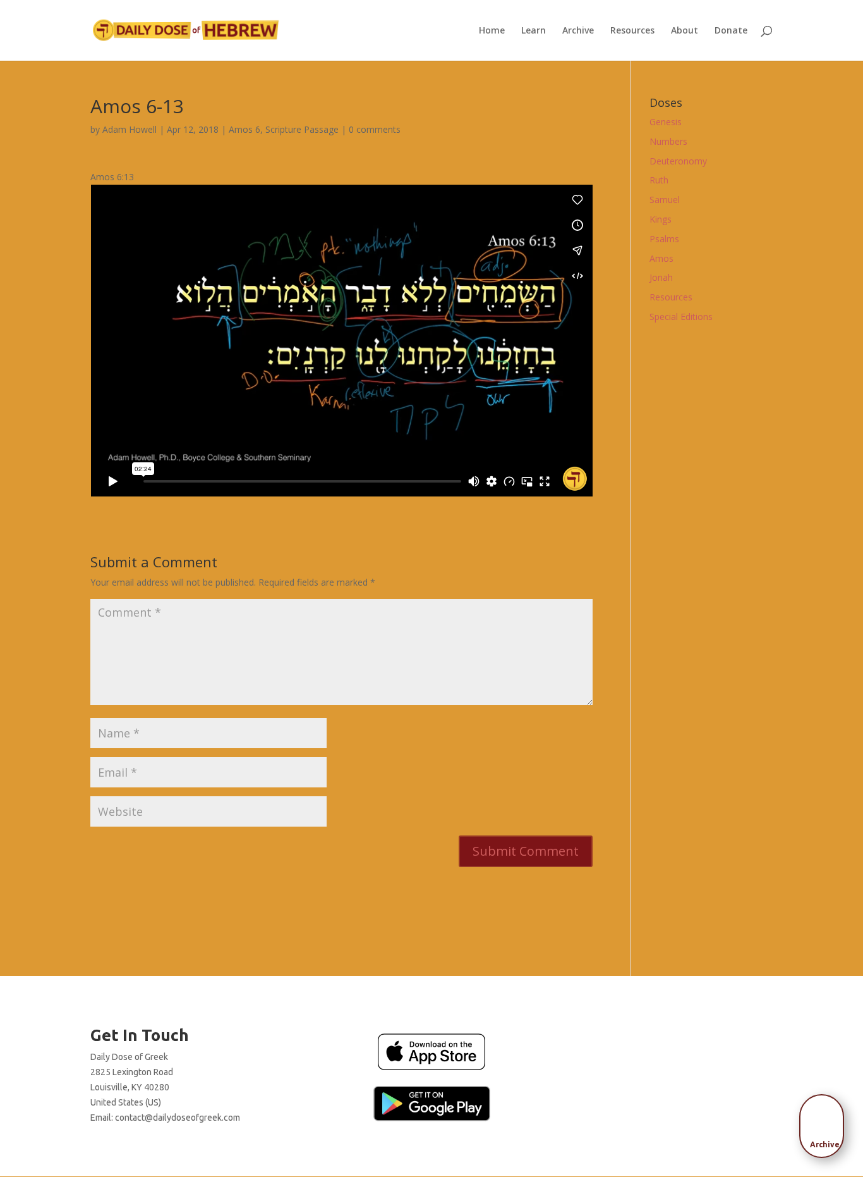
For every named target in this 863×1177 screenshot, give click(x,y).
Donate (731, 31)
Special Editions (681, 317)
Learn (533, 31)
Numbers (668, 141)
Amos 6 (244, 129)
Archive (578, 31)
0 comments (375, 129)
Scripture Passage (302, 129)
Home (492, 31)
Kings (660, 219)
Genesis (665, 122)
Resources (632, 31)
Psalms (664, 239)
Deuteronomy (678, 161)
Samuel (664, 200)
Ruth (658, 180)
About (684, 31)
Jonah (661, 277)
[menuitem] (825, 1122)
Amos (661, 258)
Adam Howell (129, 129)
